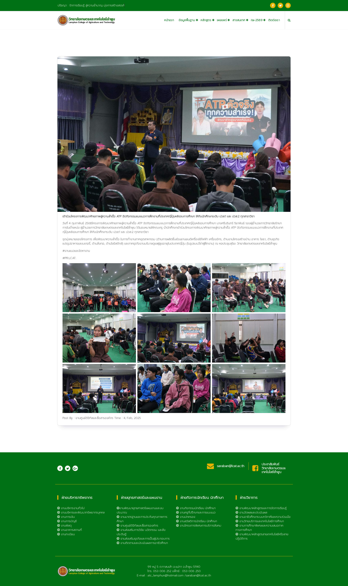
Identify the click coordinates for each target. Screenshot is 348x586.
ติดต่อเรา (274, 20)
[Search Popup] (289, 20)
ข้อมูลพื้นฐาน (187, 20)
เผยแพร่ (222, 20)
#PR (65, 258)
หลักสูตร (206, 20)
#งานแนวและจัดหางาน (76, 251)
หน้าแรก (169, 20)
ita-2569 (256, 20)
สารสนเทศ (239, 20)
